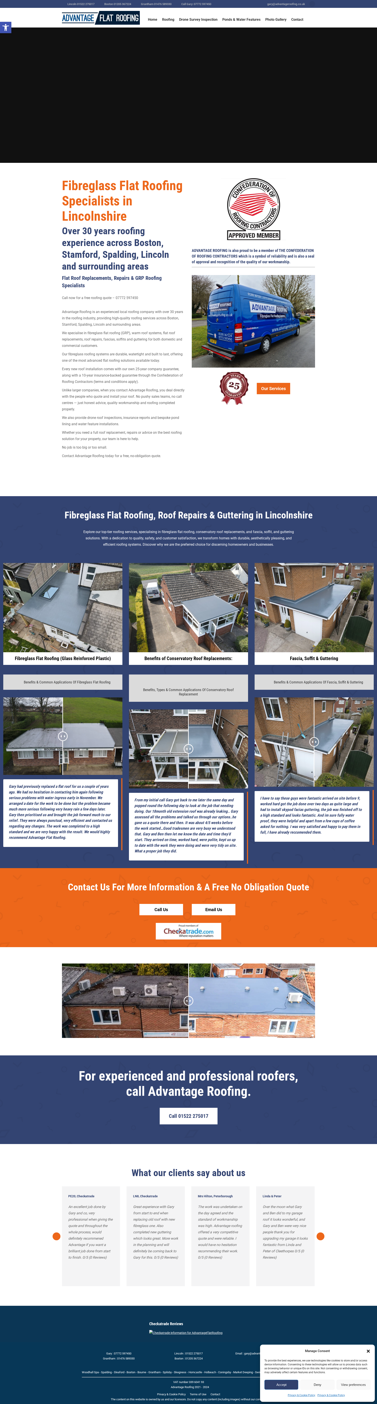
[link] (5, 27)
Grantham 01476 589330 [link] (156, 4)
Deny (317, 1385)
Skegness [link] (180, 1372)
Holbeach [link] (210, 1372)
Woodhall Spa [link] (90, 1372)
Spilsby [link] (167, 1372)
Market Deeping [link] (243, 1372)
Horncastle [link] (195, 1372)
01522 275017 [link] (194, 1353)
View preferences (353, 1385)
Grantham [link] (154, 1372)
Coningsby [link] (224, 1372)
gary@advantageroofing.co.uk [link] (286, 4)
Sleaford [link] (119, 1372)
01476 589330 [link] (126, 1358)
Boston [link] (131, 1372)
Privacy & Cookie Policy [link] (301, 1395)
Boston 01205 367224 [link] (117, 4)
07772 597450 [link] (122, 1353)
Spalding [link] (106, 1372)
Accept (281, 1385)
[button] (368, 1351)
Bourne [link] (141, 1372)
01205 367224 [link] (194, 1358)
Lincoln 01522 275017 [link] (80, 4)
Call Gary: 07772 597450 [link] (196, 4)
